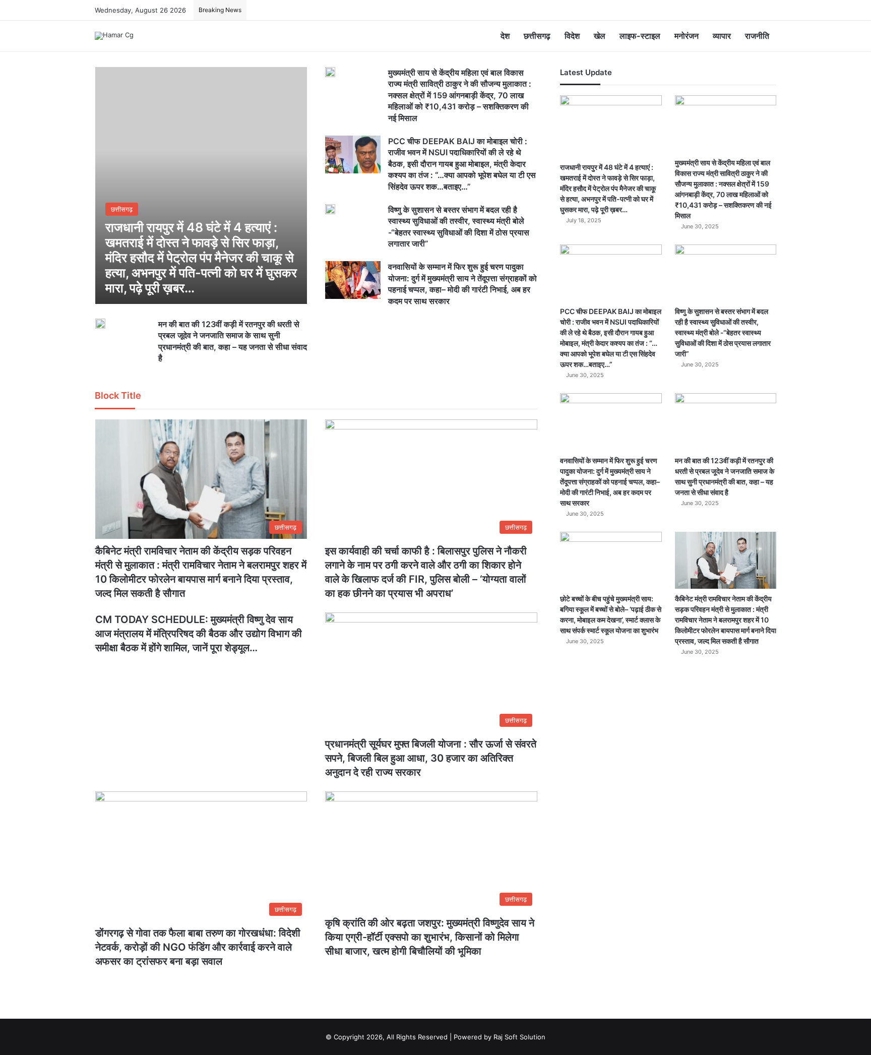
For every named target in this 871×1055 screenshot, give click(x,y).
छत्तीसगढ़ (537, 36)
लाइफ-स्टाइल (639, 36)
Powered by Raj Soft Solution (499, 1037)
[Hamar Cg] (114, 36)
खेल (599, 36)
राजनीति (757, 36)
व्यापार (722, 36)
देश (505, 36)
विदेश (572, 36)
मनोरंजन (686, 36)
